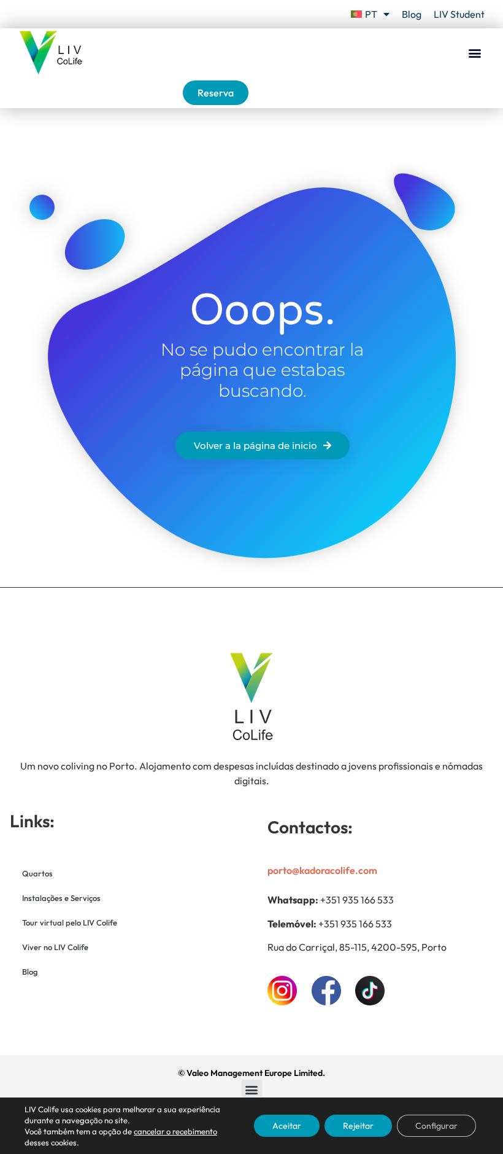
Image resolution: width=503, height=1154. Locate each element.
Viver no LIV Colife (55, 947)
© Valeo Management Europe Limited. (251, 1072)
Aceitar (286, 1125)
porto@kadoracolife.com (322, 870)
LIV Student (459, 14)
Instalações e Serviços (61, 898)
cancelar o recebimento (175, 1131)
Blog (411, 14)
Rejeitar (358, 1125)
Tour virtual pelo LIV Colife (69, 922)
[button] (474, 53)
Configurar (436, 1125)
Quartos (37, 873)
